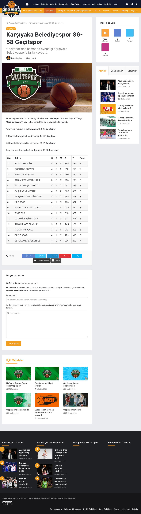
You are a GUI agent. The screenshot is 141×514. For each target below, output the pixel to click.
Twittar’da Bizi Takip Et (119, 442)
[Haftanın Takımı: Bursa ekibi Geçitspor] (18, 373)
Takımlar (44, 4)
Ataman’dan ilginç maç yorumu (24, 452)
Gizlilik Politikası (90, 509)
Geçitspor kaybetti (72, 410)
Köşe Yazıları (75, 4)
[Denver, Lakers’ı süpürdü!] (9, 482)
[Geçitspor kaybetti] (75, 400)
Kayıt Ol (134, 11)
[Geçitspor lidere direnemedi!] (75, 373)
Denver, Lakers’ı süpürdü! (23, 481)
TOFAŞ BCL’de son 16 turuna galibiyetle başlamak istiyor (81, 11)
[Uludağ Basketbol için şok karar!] (108, 109)
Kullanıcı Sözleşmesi (72, 509)
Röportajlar (64, 4)
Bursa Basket (16, 58)
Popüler (102, 70)
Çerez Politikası (105, 509)
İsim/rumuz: (11, 295)
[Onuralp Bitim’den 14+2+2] (44, 469)
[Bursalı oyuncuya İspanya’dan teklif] (108, 97)
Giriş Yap (124, 11)
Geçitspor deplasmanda (17, 410)
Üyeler (106, 11)
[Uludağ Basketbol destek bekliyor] (108, 121)
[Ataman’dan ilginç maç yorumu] (108, 85)
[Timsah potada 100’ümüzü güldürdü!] (108, 134)
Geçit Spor (22, 23)
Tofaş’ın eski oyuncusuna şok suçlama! (61, 481)
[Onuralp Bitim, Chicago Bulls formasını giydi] (44, 454)
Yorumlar (132, 70)
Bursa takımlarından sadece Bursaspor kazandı (44, 412)
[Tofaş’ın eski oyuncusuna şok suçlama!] (44, 482)
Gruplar (115, 11)
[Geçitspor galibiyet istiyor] (47, 373)
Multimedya (97, 4)
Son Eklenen (117, 70)
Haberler (35, 4)
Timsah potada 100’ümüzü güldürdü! (125, 132)
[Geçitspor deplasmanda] (18, 400)
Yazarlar (86, 4)
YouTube (107, 4)
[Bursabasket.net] (11, 9)
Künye (116, 509)
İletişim (135, 509)
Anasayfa (12, 23)
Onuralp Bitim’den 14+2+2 (59, 468)
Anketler (53, 4)
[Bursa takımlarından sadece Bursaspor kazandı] (47, 400)
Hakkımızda (125, 509)
